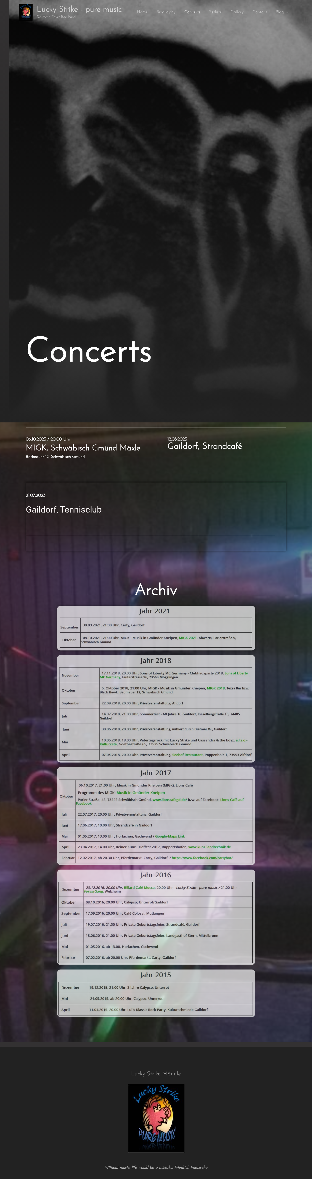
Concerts (192, 12)
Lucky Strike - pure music (79, 10)
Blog (280, 12)
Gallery (237, 12)
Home (142, 12)
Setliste (215, 12)
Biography (166, 12)
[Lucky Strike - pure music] (26, 12)
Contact (259, 12)
